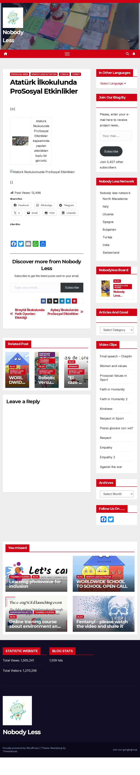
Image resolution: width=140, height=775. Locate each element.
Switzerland (111, 252)
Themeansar (10, 751)
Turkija (64, 74)
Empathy (106, 447)
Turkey (76, 74)
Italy (106, 206)
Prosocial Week (19, 74)
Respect (105, 438)
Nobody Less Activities (44, 74)
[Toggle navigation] (67, 54)
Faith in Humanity (112, 389)
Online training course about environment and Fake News (34, 626)
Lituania (108, 214)
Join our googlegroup (125, 749)
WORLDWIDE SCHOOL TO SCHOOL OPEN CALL (101, 584)
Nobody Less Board (121, 287)
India (106, 245)
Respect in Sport (112, 418)
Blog (12, 366)
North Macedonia (115, 199)
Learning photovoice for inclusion (35, 584)
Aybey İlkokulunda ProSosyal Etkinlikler (63, 312)
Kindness (106, 409)
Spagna (108, 222)
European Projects (44, 355)
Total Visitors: (13, 670)
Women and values (113, 366)
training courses (44, 361)
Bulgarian (109, 229)
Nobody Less (21, 732)
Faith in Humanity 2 (113, 399)
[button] (127, 54)
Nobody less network (115, 193)
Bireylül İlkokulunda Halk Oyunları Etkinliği (30, 313)
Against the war (111, 467)
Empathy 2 (107, 457)
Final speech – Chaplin (116, 356)
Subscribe (72, 287)
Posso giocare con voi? (116, 428)
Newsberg (56, 747)
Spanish (73, 366)
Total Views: (12, 660)
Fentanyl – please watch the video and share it (102, 624)
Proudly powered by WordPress (21, 747)
